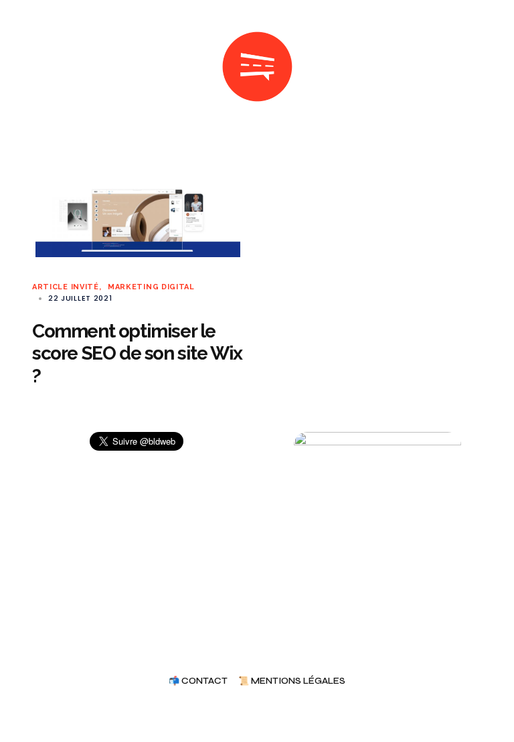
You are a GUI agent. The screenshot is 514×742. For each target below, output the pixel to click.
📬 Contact (198, 681)
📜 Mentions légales (291, 681)
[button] (37, 67)
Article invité (65, 287)
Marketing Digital (151, 287)
